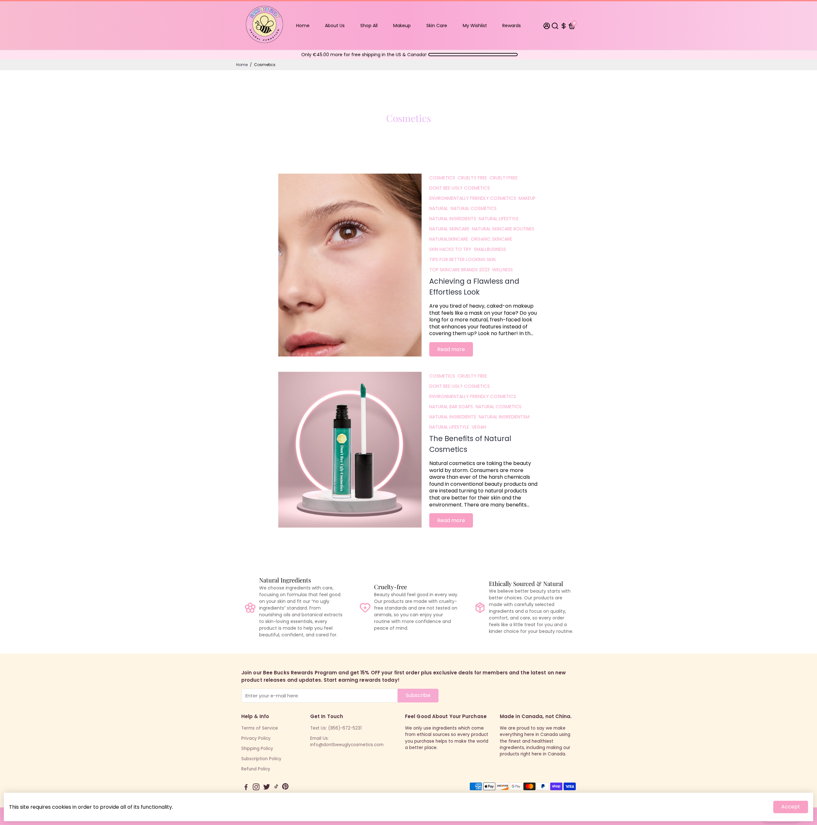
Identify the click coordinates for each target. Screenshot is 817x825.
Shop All (369, 25)
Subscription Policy (261, 759)
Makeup (402, 25)
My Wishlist (475, 25)
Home (303, 25)
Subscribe (418, 695)
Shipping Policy (257, 749)
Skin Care (436, 25)
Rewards (511, 25)
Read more (451, 349)
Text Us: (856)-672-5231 (336, 728)
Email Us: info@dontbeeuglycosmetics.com (347, 741)
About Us (335, 25)
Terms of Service (259, 728)
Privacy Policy (256, 738)
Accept (790, 806)
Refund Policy (255, 769)
